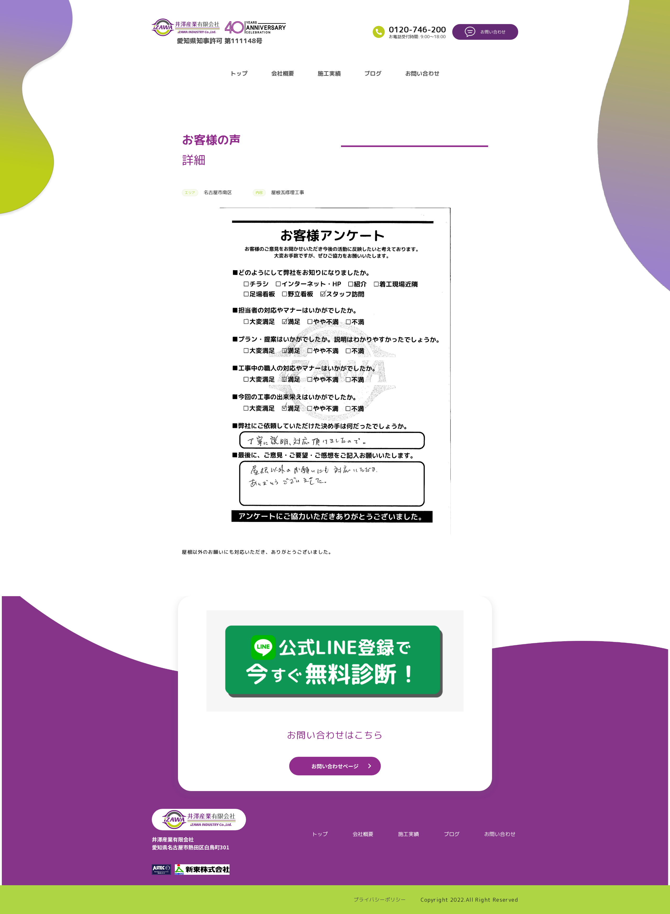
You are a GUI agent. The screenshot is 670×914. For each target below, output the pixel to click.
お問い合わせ (422, 73)
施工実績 (329, 73)
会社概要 (282, 73)
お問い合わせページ (335, 766)
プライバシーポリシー (380, 900)
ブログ (373, 73)
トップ (239, 73)
